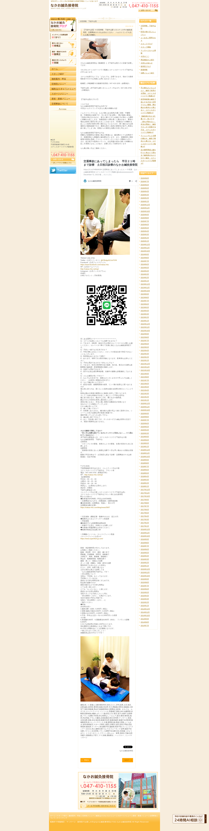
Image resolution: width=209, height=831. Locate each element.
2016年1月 (145, 566)
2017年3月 (145, 519)
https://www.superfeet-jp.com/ (91, 539)
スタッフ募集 (146, 47)
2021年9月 (145, 374)
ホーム (52, 816)
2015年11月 (145, 572)
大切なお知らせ (147, 63)
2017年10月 (145, 496)
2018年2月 (145, 483)
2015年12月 (145, 569)
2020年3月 (145, 433)
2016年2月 (145, 563)
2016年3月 (145, 559)
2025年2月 (145, 238)
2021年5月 (145, 387)
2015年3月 (145, 599)
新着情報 (144, 70)
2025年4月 (145, 231)
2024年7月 (145, 261)
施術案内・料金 (75, 816)
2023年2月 (145, 317)
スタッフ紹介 (62, 816)
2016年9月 (145, 539)
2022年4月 (145, 350)
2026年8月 (145, 178)
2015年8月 (145, 582)
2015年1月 (145, 606)
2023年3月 (145, 314)
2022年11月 (145, 327)
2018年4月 (145, 476)
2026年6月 (145, 185)
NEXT (127, 760)
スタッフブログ (147, 44)
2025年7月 (145, 221)
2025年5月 (145, 228)
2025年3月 (145, 234)
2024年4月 (145, 271)
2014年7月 (145, 626)
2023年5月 (145, 307)
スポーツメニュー (124, 816)
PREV (86, 760)
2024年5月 (145, 268)
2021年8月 (145, 377)
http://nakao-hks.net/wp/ (89, 269)
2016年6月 (145, 549)
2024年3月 (145, 274)
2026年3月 (145, 195)
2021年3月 (145, 394)
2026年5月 (145, 188)
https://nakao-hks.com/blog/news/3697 (95, 507)
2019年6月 (145, 440)
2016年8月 (145, 543)
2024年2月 (145, 277)
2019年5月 (145, 443)
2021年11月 (145, 367)
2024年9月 (145, 254)
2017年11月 (145, 493)
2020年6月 (145, 423)
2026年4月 (145, 191)
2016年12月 (145, 529)
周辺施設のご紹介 (147, 60)
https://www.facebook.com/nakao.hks (94, 265)
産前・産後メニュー (140, 816)
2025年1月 (145, 241)
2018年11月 (145, 453)
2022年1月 (145, 360)
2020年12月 (145, 403)
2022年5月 (145, 347)
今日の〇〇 (145, 56)
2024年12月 (145, 244)
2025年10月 (145, 211)
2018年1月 (145, 486)
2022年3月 (145, 354)
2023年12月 (145, 284)
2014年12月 (145, 609)
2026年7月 (145, 181)
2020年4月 (145, 430)
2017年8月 (145, 503)
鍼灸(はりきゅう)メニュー (106, 816)
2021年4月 (145, 390)
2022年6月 (145, 344)
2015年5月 (145, 592)
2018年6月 (145, 470)
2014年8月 (145, 622)
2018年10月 (145, 457)
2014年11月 (145, 612)
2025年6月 (145, 225)
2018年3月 (145, 480)
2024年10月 (145, 251)
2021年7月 (145, 380)
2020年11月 (145, 407)
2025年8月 (145, 218)
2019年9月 (145, 437)
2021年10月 (145, 370)
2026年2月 (145, 198)
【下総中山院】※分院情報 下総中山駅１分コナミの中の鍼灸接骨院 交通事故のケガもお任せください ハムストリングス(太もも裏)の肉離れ (107, 32)
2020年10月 (145, 410)
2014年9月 (145, 619)
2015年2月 (145, 602)
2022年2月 (145, 357)
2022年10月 (145, 331)
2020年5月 (145, 427)
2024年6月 (145, 264)
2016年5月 (145, 553)
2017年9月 (145, 500)
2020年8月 (145, 417)
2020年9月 (145, 413)
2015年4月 (145, 596)
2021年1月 (145, 400)
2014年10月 (145, 616)
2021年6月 (145, 384)
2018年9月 (145, 460)
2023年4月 (145, 311)
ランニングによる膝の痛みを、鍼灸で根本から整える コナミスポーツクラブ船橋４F (148, 141)
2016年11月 (145, 533)
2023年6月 (145, 304)
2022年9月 (145, 334)
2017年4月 (145, 516)
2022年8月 (145, 337)
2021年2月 (145, 397)
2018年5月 (145, 473)
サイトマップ (62, 818)
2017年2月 (145, 523)
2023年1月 (145, 321)
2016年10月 (145, 536)
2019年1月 (145, 446)
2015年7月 (145, 586)
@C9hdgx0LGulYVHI (109, 260)
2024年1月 (145, 281)
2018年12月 (145, 450)
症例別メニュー (88, 816)
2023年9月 (145, 294)
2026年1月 (145, 201)
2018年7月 (145, 466)
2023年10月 (145, 291)
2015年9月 (145, 579)
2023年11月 (145, 288)
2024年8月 (145, 258)
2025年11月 (145, 208)
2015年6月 (145, 589)
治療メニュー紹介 (147, 73)
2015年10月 (145, 576)
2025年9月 (145, 215)
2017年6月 (145, 510)
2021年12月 (145, 364)
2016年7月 (145, 546)
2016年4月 (145, 556)
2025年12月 (145, 205)
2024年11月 (145, 248)
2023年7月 (145, 301)
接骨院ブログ (146, 66)
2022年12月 (145, 324)
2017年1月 (145, 526)
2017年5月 (145, 513)
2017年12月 (145, 490)
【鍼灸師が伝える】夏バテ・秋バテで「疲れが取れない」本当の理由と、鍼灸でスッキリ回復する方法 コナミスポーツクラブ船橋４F (148, 124)
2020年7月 (145, 420)
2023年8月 (145, 297)
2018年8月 (145, 463)
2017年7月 (145, 506)
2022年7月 (145, 341)
